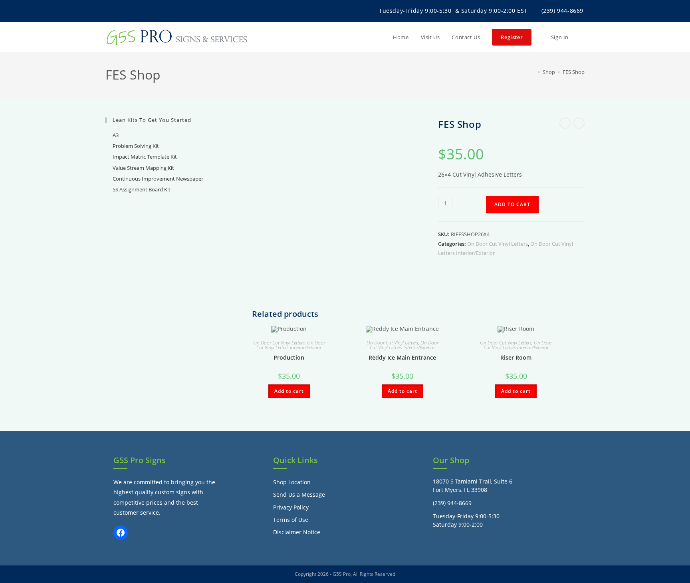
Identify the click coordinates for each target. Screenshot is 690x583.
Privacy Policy (291, 507)
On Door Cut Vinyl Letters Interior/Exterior (290, 345)
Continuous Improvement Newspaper (158, 178)
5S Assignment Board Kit (142, 189)
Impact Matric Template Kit (145, 156)
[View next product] (579, 123)
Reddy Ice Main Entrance (402, 357)
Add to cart (512, 204)
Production (289, 357)
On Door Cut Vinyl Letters (497, 243)
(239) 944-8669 (562, 10)
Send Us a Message (299, 494)
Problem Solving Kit (136, 145)
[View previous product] (565, 123)
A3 (116, 135)
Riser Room (515, 357)
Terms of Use (290, 519)
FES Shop (574, 72)
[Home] (533, 72)
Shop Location (292, 482)
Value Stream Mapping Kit (143, 167)
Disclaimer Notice (296, 532)
